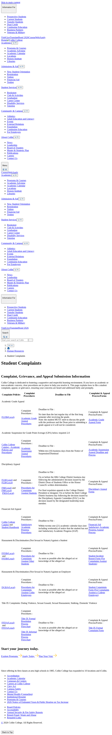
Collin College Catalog (8, 523)
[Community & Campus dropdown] (26, 111)
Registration (12, 74)
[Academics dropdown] (14, 43)
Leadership (12, 145)
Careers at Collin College (18, 683)
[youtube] (12, 729)
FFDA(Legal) (8, 628)
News (9, 142)
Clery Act (11, 686)
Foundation (12, 127)
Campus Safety (14, 689)
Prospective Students (16, 16)
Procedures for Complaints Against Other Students (28, 560)
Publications (12, 153)
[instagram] (9, 729)
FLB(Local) (7, 482)
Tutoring (11, 106)
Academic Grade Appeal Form (96, 421)
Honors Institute (14, 58)
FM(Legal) (7, 488)
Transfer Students (15, 22)
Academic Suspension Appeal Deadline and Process (99, 452)
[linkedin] (16, 729)
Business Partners (15, 30)
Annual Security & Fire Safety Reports (25, 712)
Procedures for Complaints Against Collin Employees (28, 591)
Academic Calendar (16, 53)
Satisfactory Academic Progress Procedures (26, 528)
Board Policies (13, 707)
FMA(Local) (8, 493)
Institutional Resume (16, 697)
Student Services (8, 87)
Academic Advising (16, 51)
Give (7, 37)
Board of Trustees (15, 148)
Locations (11, 56)
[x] (5, 729)
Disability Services (15, 103)
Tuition (10, 77)
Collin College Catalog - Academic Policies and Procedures (11, 448)
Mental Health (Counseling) (20, 694)
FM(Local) (7, 490)
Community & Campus (12, 111)
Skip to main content (10, 2)
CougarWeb (34, 37)
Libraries (11, 61)
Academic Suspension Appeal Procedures (26, 452)
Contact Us (12, 158)
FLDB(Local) (8, 417)
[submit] (30, 340)
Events (10, 121)
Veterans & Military (16, 32)
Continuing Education (17, 27)
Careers (10, 155)
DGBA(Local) (8, 587)
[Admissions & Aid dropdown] (21, 66)
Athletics (11, 116)
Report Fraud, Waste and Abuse (21, 715)
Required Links (14, 717)
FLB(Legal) (7, 480)
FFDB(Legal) (8, 558)
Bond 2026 (23, 37)
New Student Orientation (18, 71)
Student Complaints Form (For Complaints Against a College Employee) (99, 591)
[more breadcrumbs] (10, 345)
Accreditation (13, 675)
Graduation (12, 98)
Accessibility (13, 709)
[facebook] (2, 729)
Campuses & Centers (16, 681)
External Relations (15, 124)
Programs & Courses (16, 48)
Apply (43, 37)
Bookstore (11, 92)
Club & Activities (15, 95)
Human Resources (15, 351)
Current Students (14, 19)
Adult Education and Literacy (20, 119)
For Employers (14, 132)
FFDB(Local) (8, 553)
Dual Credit (12, 24)
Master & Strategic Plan (18, 150)
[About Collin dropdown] (16, 137)
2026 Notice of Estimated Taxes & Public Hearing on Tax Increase (37, 702)
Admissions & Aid (9, 66)
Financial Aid (13, 79)
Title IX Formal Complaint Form (96, 629)
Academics (6, 43)
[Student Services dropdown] (19, 87)
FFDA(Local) (8, 622)
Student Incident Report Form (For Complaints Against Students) (98, 560)
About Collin (7, 137)
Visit (3, 37)
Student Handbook (10, 527)
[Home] (8, 348)
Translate (14, 37)
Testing (10, 82)
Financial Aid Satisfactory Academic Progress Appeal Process (99, 528)
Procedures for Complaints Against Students (29, 490)
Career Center (13, 100)
